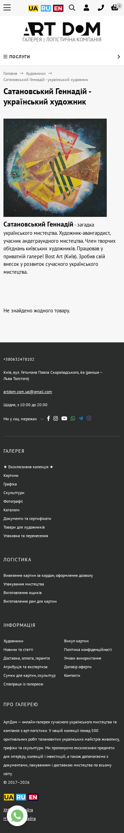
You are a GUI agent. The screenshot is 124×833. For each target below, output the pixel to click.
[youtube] (64, 418)
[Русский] (45, 12)
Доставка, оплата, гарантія (26, 658)
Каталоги (11, 509)
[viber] (89, 418)
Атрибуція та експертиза (25, 666)
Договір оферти (78, 666)
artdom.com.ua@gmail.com (27, 391)
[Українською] (33, 12)
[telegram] (81, 418)
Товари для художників (24, 527)
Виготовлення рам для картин (29, 601)
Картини (11, 475)
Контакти (72, 675)
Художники (36, 73)
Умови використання (82, 658)
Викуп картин (76, 640)
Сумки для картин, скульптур (29, 675)
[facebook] (48, 418)
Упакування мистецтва (23, 583)
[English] (58, 12)
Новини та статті (18, 649)
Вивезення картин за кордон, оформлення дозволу (48, 575)
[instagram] (55, 418)
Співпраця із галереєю (23, 683)
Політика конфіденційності (88, 649)
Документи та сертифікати (27, 518)
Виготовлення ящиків (22, 592)
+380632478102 (18, 359)
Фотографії (13, 501)
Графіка (10, 483)
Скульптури (13, 492)
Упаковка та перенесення (25, 535)
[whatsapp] (73, 418)
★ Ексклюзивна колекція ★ (28, 466)
